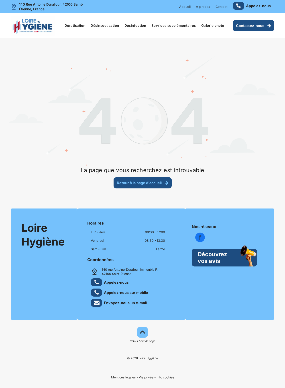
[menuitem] (185, 7)
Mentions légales (123, 377)
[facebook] (200, 238)
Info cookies (165, 377)
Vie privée (146, 377)
